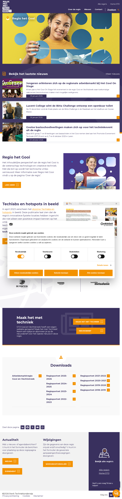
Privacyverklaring (10, 496)
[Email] (37, 427)
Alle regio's (102, 4)
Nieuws (87, 9)
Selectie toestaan (61, 273)
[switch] (47, 256)
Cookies (26, 496)
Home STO (115, 4)
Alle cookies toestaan (96, 273)
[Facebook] (27, 427)
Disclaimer (38, 496)
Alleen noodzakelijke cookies (26, 273)
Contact (98, 9)
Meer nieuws (113, 74)
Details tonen (102, 265)
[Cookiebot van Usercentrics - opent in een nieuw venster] (102, 224)
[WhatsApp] (42, 427)
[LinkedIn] (22, 427)
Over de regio (74, 9)
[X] (32, 427)
